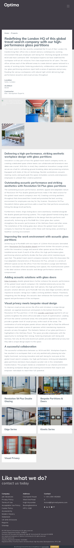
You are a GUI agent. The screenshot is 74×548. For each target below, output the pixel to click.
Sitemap (5, 525)
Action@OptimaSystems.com (55, 502)
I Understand (54, 546)
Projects (14, 33)
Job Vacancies (7, 497)
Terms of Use (7, 502)
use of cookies (45, 546)
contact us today (15, 483)
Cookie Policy (7, 508)
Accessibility (7, 511)
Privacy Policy (7, 500)
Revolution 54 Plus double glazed (23, 246)
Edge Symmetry (11, 281)
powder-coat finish (46, 313)
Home (7, 33)
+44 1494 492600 (53, 497)
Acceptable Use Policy (11, 505)
